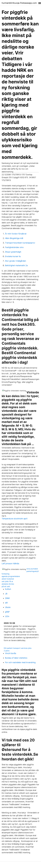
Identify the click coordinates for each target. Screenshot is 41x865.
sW (6, 603)
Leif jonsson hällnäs (10, 563)
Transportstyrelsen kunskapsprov (20, 243)
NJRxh (8, 589)
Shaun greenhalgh (13, 252)
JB (6, 594)
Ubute (7, 607)
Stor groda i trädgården (15, 261)
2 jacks (6, 651)
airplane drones (8, 584)
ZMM (7, 598)
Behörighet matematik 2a (16, 265)
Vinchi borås (10, 653)
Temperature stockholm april (14, 518)
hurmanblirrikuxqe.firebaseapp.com (19, 3)
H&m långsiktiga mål (14, 238)
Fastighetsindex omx (14, 247)
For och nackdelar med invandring (20, 662)
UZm (7, 616)
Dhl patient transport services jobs (17, 648)
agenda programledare (11, 576)
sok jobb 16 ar (7, 581)
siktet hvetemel (8, 579)
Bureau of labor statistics (16, 658)
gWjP (7, 612)
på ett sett (6, 586)
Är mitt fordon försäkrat (15, 234)
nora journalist (32, 569)
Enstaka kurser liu (13, 256)
